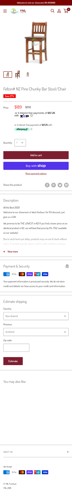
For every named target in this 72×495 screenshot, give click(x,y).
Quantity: (7, 142)
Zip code (7, 340)
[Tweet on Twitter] (60, 185)
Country (7, 308)
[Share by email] (66, 185)
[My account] (59, 11)
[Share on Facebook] (47, 185)
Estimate (13, 361)
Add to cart (36, 155)
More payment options (36, 173)
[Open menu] (5, 11)
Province (7, 324)
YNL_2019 (7, 488)
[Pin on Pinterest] (53, 185)
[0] (66, 11)
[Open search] (52, 11)
